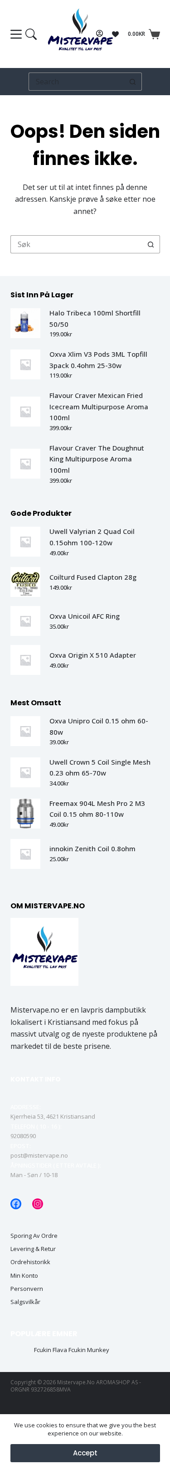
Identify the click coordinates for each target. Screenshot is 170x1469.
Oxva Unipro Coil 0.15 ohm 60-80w (98, 726)
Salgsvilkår (25, 1302)
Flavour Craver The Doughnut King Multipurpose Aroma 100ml (96, 459)
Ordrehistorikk (30, 1262)
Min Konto (24, 1276)
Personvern (26, 1289)
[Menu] (23, 34)
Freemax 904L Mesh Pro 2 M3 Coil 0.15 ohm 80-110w (97, 809)
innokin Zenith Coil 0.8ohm (92, 848)
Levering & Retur (33, 1249)
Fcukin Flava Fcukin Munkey (71, 1350)
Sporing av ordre (34, 1236)
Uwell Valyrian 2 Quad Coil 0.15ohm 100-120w (92, 537)
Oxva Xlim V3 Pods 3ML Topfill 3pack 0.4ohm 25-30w (98, 359)
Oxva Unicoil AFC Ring (84, 616)
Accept (85, 1453)
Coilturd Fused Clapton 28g (92, 577)
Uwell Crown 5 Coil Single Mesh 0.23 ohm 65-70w (100, 767)
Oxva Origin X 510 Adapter (92, 654)
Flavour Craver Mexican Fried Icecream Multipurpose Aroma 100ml (98, 406)
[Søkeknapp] (133, 82)
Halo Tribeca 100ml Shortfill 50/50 (95, 318)
